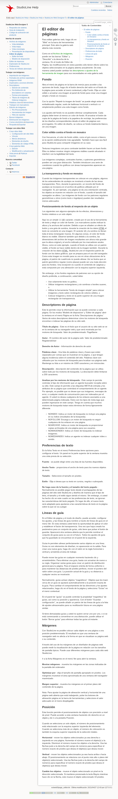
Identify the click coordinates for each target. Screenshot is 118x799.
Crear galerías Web (17, 146)
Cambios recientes (98, 10)
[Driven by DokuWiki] (83, 793)
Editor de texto (17, 56)
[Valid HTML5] (59, 793)
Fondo (88, 32)
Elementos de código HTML (23, 144)
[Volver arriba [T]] (115, 44)
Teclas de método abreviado (20, 69)
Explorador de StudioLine (19, 64)
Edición (15, 149)
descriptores (78, 70)
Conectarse (107, 2)
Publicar (24, 154)
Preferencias (14, 66)
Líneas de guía (91, 54)
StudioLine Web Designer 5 (55, 18)
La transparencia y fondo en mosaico (98, 40)
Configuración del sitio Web (23, 134)
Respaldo (13, 125)
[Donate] (35, 793)
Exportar (22, 125)
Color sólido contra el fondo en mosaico (98, 36)
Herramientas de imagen (21, 112)
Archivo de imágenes (17, 42)
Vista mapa (16, 47)
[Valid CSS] (71, 793)
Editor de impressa (16, 61)
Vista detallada (18, 44)
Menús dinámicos (19, 139)
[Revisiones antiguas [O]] (115, 30)
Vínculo (15, 136)
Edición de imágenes (17, 107)
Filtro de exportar (18, 115)
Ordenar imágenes (19, 100)
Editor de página (16, 54)
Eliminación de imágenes (19, 120)
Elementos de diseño (20, 141)
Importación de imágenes (19, 76)
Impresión (30, 122)
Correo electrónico (16, 122)
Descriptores (14, 85)
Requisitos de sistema (18, 28)
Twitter (14, 163)
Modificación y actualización (23, 151)
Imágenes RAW (15, 80)
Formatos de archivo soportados (22, 78)
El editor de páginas (76, 18)
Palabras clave (15, 103)
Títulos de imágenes (20, 98)
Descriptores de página (94, 49)
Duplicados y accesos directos (21, 83)
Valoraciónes (28, 103)
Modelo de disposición (21, 59)
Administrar (94, 2)
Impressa (15, 172)
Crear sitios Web (15, 131)
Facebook (16, 165)
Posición (88, 59)
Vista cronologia (18, 49)
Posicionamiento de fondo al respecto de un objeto (98, 45)
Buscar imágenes (16, 117)
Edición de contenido (20, 88)
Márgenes (89, 56)
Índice (109, 10)
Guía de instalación (16, 30)
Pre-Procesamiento (19, 110)
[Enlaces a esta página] (115, 34)
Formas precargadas (20, 95)
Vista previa (14, 154)
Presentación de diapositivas (23, 52)
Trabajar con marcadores (19, 105)
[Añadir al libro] (115, 39)
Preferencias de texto (93, 51)
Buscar (108, 6)
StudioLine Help (21, 18)
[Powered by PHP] (47, 793)
